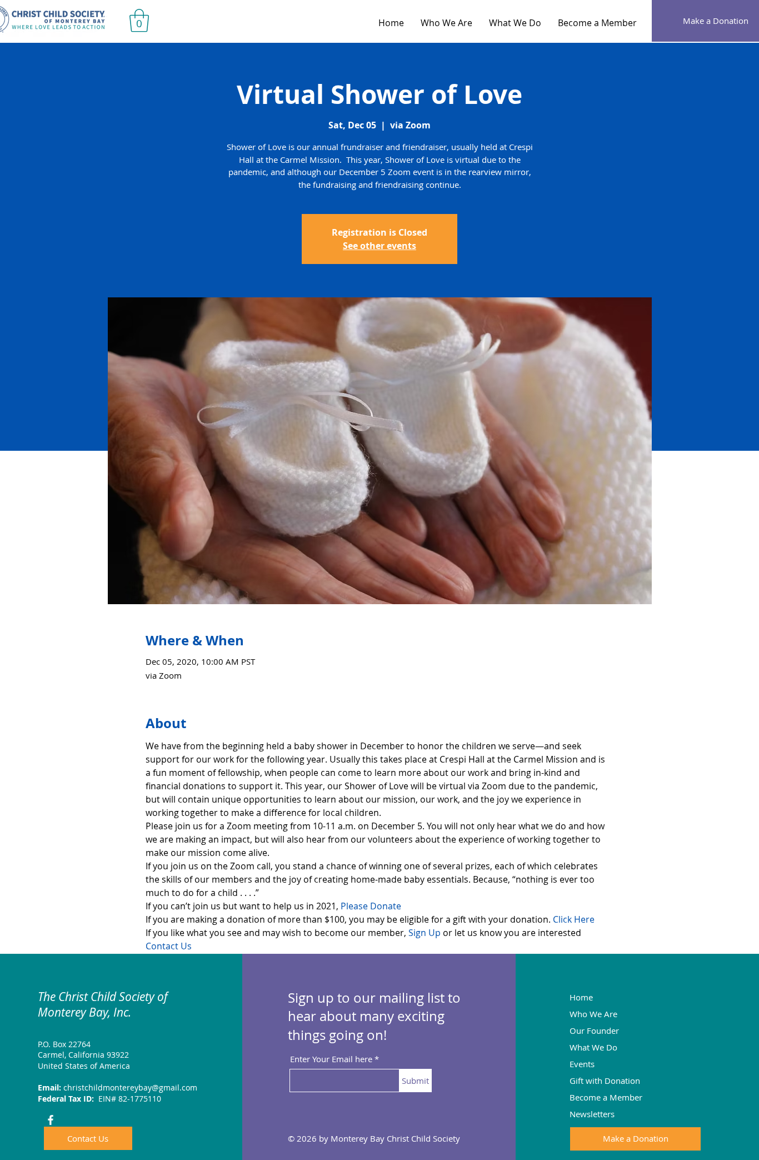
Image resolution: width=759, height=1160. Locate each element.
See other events (379, 246)
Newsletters (592, 1113)
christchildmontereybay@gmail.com (130, 1087)
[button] (139, 20)
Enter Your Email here (331, 1059)
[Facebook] (50, 1120)
